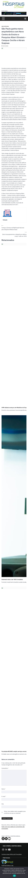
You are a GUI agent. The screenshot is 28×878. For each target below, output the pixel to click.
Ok (14, 875)
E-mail (4, 796)
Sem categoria (5, 26)
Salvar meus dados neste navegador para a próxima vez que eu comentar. (15, 812)
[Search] (25, 18)
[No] (26, 872)
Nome (4, 789)
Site (3, 804)
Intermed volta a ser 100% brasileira (12, 579)
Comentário (5, 768)
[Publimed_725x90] (14, 14)
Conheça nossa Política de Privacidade (12, 854)
